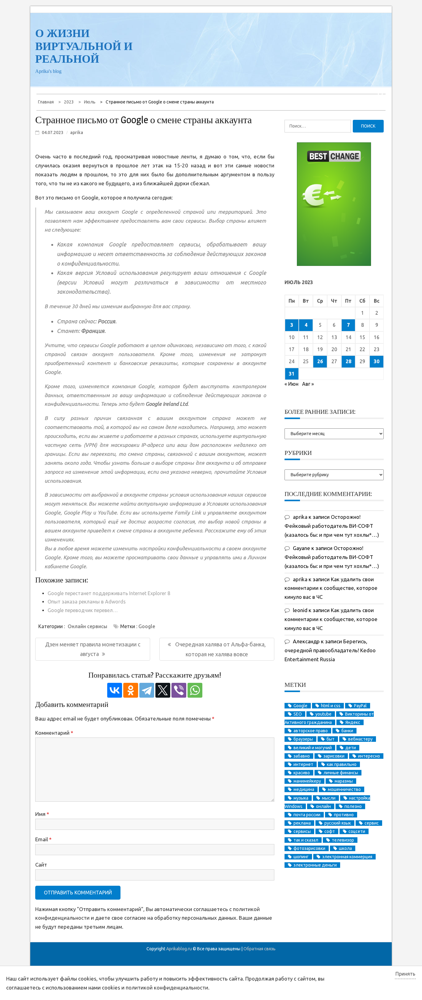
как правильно (342, 764)
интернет (303, 764)
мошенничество (344, 789)
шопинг (301, 856)
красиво (301, 772)
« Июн (291, 384)
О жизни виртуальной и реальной (84, 46)
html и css (330, 705)
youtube (323, 714)
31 (291, 373)
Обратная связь (259, 948)
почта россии (306, 814)
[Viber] (178, 690)
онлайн (323, 806)
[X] (162, 690)
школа (345, 848)
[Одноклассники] (130, 690)
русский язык (337, 823)
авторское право (310, 730)
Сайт (41, 865)
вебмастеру (360, 739)
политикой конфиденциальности (167, 987)
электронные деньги (315, 865)
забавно (301, 756)
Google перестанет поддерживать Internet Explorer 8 (109, 593)
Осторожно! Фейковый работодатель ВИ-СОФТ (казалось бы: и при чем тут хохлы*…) (332, 526)
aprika (76, 132)
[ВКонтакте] (114, 690)
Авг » (308, 384)
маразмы (344, 781)
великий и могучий (312, 747)
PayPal (360, 705)
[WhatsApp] (195, 690)
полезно (353, 806)
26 (320, 361)
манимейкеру (307, 781)
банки (347, 730)
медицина (303, 789)
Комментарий (54, 733)
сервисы (302, 831)
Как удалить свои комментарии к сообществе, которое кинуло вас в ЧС (331, 588)
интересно (369, 756)
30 (376, 361)
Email (43, 839)
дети (350, 747)
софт (329, 831)
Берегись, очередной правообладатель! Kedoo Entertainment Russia (330, 650)
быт (331, 739)
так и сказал (305, 840)
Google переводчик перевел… (83, 610)
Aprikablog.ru (179, 948)
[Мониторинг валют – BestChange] (334, 264)
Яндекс (352, 722)
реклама (302, 823)
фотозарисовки (309, 848)
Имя (42, 814)
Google (146, 626)
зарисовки (333, 756)
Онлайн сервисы (87, 626)
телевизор (343, 840)
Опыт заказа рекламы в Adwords (87, 601)
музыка (300, 798)
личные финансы (340, 772)
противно (344, 814)
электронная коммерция (347, 856)
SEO (297, 714)
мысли (328, 798)
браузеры (303, 739)
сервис (372, 823)
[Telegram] (146, 690)
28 (348, 361)
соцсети (356, 831)
